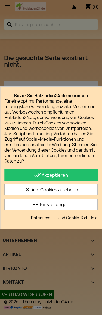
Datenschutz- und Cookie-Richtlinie (64, 217)
